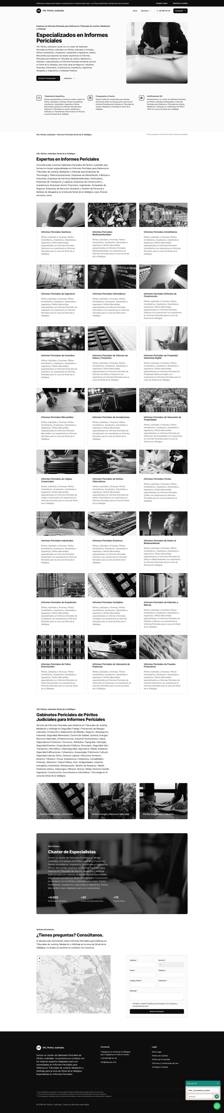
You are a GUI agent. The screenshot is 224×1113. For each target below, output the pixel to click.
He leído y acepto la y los (155, 1004)
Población (162, 981)
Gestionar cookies (180, 3)
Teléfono (162, 970)
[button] (73, 984)
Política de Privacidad (156, 1003)
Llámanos (68, 78)
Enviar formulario (157, 1011)
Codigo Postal (136, 981)
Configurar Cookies (160, 1067)
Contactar (179, 11)
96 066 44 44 (164, 11)
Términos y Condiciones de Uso (165, 1063)
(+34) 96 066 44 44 (109, 1058)
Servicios (145, 11)
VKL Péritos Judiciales (53, 10)
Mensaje (134, 991)
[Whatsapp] (217, 1105)
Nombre (133, 960)
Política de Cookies (160, 1056)
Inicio (135, 11)
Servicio (162, 960)
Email (132, 970)
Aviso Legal (156, 1052)
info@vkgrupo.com (108, 1062)
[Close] (217, 1083)
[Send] (217, 1096)
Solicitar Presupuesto (47, 78)
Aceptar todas (161, 3)
